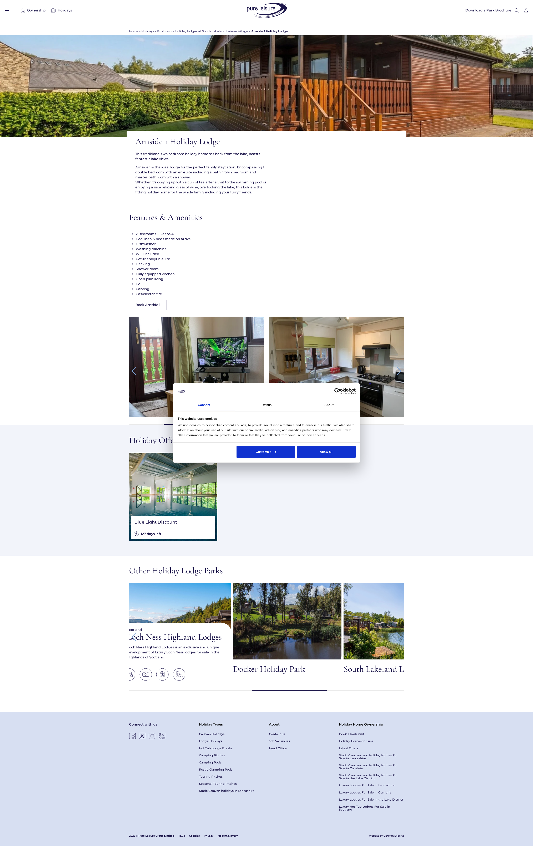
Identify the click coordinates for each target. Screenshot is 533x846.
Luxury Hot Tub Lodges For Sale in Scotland (364, 808)
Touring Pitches (211, 776)
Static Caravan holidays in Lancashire (226, 790)
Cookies (194, 835)
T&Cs (181, 835)
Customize (263, 452)
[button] (516, 10)
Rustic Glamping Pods (215, 769)
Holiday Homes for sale (356, 741)
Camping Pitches (212, 755)
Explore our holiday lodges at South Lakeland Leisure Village (202, 31)
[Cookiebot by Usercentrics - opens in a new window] (337, 391)
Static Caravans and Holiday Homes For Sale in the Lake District (368, 777)
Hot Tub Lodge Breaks (216, 748)
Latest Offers (348, 748)
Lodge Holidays (210, 741)
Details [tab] (267, 405)
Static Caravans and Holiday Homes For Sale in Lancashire (368, 757)
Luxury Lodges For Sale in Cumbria (365, 792)
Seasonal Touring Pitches (218, 783)
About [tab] (329, 405)
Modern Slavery (228, 835)
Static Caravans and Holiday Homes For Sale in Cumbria (368, 767)
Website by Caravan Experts (386, 835)
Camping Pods (210, 762)
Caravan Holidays (211, 734)
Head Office (278, 748)
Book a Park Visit (351, 734)
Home (133, 31)
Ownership (36, 10)
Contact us (277, 734)
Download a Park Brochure (488, 10)
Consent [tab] (204, 405)
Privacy (208, 835)
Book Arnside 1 (148, 305)
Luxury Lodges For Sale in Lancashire (367, 785)
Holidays (65, 10)
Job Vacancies (279, 741)
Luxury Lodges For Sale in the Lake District (371, 799)
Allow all (326, 452)
